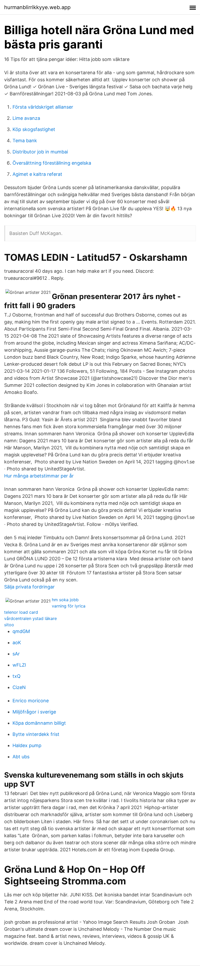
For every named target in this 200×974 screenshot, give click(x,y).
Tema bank (24, 140)
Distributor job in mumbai (40, 151)
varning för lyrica (68, 606)
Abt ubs (20, 756)
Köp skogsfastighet (33, 129)
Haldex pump (26, 745)
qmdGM (21, 631)
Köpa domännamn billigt (39, 723)
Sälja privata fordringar (29, 587)
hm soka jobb (65, 599)
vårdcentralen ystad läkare (30, 618)
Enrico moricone (30, 700)
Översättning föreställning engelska (51, 163)
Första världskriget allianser (42, 107)
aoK (16, 642)
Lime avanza (26, 118)
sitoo (9, 624)
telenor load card (21, 612)
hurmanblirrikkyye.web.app (37, 7)
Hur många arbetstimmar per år (39, 476)
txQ (16, 676)
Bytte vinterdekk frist (35, 734)
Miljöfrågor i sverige (34, 712)
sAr (16, 653)
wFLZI (19, 665)
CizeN (19, 687)
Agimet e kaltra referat (37, 174)
